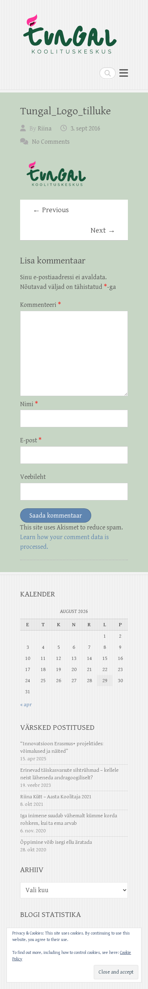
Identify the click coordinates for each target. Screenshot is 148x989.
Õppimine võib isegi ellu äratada (56, 842)
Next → (103, 230)
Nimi (29, 404)
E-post (31, 440)
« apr (26, 705)
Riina (45, 128)
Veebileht (33, 477)
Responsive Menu (123, 73)
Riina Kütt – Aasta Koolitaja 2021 (56, 797)
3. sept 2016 (85, 128)
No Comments (51, 142)
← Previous (51, 210)
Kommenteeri (40, 305)
